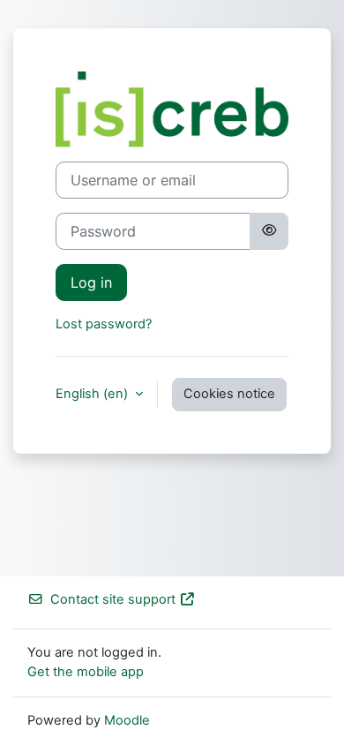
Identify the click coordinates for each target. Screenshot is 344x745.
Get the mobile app (85, 672)
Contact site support (113, 599)
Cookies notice (229, 394)
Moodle (127, 720)
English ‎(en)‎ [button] (93, 394)
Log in (91, 282)
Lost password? (104, 324)
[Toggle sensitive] (269, 231)
